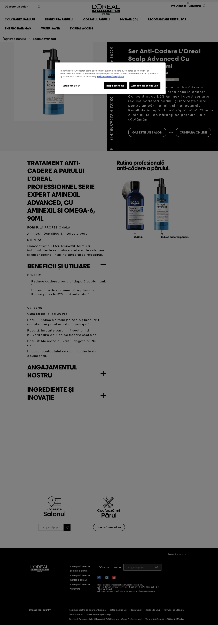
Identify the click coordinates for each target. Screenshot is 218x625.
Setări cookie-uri (71, 85)
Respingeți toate (115, 85)
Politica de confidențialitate (110, 76)
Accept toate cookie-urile (145, 85)
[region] (110, 78)
